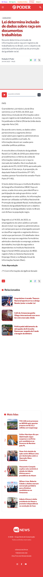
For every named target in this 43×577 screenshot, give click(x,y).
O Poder (31, 2)
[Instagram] (17, 564)
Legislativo (7, 18)
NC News (4, 2)
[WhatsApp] (31, 60)
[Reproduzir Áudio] (4, 94)
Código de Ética (21, 549)
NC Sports (12, 2)
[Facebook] (35, 60)
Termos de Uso (21, 553)
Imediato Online (23, 2)
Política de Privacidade (21, 556)
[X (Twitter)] (39, 60)
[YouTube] (25, 564)
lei (3, 281)
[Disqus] (21, 371)
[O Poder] (21, 7)
